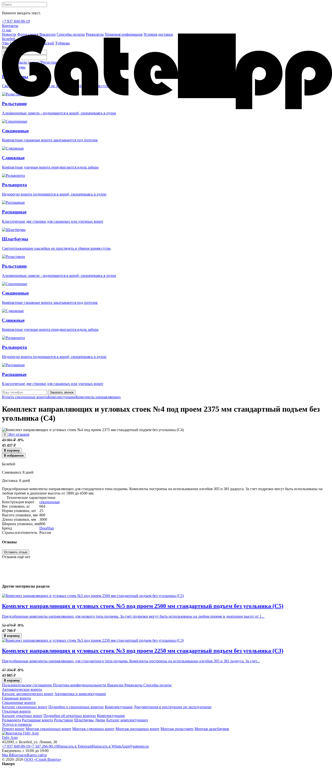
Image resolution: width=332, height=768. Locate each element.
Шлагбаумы (84, 720)
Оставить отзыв (15, 552)
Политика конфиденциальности (79, 685)
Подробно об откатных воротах (70, 716)
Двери (100, 720)
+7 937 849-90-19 (16, 746)
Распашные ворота (37, 720)
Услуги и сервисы (17, 724)
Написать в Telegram (75, 746)
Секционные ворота (18, 702)
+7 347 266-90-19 (44, 746)
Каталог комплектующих (127, 720)
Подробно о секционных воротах (76, 707)
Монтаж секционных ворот (48, 729)
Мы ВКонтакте (14, 755)
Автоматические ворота (22, 689)
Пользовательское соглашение (27, 685)
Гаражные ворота (16, 698)
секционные (49, 502)
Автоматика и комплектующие (80, 694)
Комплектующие (62, 397)
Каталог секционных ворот (24, 707)
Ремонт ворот (13, 729)
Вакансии (114, 685)
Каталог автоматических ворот (27, 694)
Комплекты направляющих (98, 397)
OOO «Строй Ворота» (42, 759)
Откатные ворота (16, 711)
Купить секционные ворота (25, 397)
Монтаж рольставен (176, 729)
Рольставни (63, 720)
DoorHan (46, 528)
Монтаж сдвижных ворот (93, 729)
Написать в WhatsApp (110, 746)
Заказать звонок (62, 392)
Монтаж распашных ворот (137, 729)
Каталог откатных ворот (22, 716)
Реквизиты (132, 685)
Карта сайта (37, 755)
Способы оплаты (157, 685)
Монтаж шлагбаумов (211, 729)
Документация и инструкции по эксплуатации (172, 707)
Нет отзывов (18, 434)
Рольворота (11, 720)
